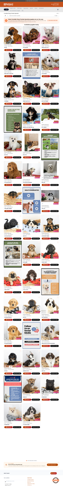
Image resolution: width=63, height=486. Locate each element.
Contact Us (29, 485)
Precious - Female (9, 450)
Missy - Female (27, 153)
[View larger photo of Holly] (58, 323)
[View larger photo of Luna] (39, 377)
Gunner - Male (8, 315)
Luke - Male (45, 125)
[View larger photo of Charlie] (39, 297)
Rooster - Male (8, 234)
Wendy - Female (27, 423)
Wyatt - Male (8, 72)
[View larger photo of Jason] (20, 162)
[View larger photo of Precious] (20, 432)
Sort (56, 15)
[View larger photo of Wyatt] (20, 53)
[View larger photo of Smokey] (20, 27)
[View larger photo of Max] (58, 162)
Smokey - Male (8, 46)
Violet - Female (46, 72)
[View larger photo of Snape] (58, 297)
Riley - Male (45, 395)
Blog (22, 10)
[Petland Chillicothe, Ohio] (8, 4)
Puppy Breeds (26, 8)
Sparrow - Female (9, 369)
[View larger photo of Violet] (58, 53)
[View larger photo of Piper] (20, 135)
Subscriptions (41, 8)
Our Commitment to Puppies (15, 10)
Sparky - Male (45, 46)
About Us (29, 482)
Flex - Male (26, 181)
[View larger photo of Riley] (58, 377)
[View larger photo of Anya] (20, 270)
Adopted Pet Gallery (31, 483)
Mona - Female (27, 369)
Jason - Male (8, 181)
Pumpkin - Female (9, 99)
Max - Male (45, 181)
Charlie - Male (27, 315)
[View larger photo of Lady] (39, 27)
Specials (31, 8)
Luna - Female (27, 395)
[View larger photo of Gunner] (20, 297)
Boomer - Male (46, 260)
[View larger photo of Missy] (39, 135)
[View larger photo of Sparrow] (20, 351)
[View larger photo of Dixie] (20, 404)
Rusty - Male (27, 260)
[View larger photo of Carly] (20, 188)
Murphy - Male (46, 369)
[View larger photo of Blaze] (39, 432)
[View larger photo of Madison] (39, 107)
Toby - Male (45, 234)
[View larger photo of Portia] (39, 270)
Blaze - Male (26, 450)
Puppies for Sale (12, 8)
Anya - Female (8, 288)
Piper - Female (8, 153)
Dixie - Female (8, 423)
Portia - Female (27, 288)
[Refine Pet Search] (5, 16)
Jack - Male (26, 234)
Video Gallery (19, 8)
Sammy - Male (27, 99)
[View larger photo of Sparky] (58, 27)
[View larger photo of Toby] (58, 216)
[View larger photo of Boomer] (58, 242)
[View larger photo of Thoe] (58, 81)
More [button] (58, 13)
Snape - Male (46, 315)
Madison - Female (27, 125)
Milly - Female (8, 342)
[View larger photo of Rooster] (20, 216)
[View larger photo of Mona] (39, 351)
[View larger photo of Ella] (58, 188)
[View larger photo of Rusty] (39, 242)
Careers (36, 8)
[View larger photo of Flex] (39, 162)
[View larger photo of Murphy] (58, 351)
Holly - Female (46, 342)
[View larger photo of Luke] (58, 107)
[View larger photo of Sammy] (39, 81)
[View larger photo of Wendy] (39, 404)
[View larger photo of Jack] (39, 216)
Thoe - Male (45, 99)
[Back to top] (58, 473)
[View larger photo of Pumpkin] (20, 81)
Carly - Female (8, 207)
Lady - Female (27, 46)
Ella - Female (45, 207)
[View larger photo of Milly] (20, 323)
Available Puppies (30, 479)
